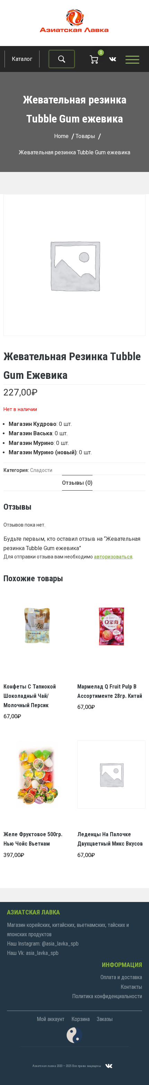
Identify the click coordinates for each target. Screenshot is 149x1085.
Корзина (80, 1019)
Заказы (105, 1019)
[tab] (77, 483)
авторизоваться (113, 556)
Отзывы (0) (77, 483)
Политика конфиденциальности (107, 996)
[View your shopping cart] (94, 59)
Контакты (131, 987)
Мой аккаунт (50, 1019)
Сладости (41, 470)
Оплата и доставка (121, 977)
